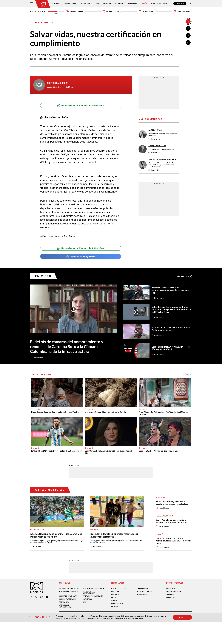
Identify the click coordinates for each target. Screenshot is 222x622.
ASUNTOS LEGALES (144, 591)
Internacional (71, 3)
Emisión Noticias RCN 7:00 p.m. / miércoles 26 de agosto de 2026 (171, 348)
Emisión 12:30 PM (112, 11)
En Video (43, 276)
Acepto (182, 617)
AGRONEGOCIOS (143, 594)
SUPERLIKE (170, 594)
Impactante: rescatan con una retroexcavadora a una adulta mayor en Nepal (170, 290)
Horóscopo (161, 497)
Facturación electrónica (93, 588)
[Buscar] (191, 3)
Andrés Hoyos (155, 130)
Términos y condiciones (109, 616)
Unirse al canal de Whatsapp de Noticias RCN (82, 105)
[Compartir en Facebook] (188, 28)
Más (182, 276)
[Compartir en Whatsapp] (188, 42)
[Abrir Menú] (31, 3)
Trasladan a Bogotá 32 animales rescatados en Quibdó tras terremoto (114, 535)
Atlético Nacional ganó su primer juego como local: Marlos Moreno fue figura (56, 535)
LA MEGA (114, 606)
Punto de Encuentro (159, 3)
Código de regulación (68, 596)
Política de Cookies (136, 618)
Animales (94, 530)
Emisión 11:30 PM (184, 11)
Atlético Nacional (38, 530)
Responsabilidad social (69, 588)
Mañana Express (76, 11)
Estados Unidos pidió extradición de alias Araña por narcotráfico (171, 328)
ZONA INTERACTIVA (173, 591)
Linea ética (87, 599)
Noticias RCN (57, 83)
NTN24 (113, 588)
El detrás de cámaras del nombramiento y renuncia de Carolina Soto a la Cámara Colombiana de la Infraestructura (66, 346)
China (158, 534)
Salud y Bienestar (103, 3)
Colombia (56, 3)
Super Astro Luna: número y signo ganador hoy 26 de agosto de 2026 (171, 521)
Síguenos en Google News (82, 256)
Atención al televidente (69, 591)
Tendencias (132, 3)
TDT (125, 588)
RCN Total (115, 591)
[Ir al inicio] (42, 4)
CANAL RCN (180, 3)
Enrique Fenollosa (157, 146)
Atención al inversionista (65, 606)
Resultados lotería (164, 516)
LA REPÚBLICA (142, 588)
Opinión (144, 3)
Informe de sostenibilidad (89, 592)
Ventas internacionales (93, 596)
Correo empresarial (68, 599)
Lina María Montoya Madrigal (162, 159)
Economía (119, 3)
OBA (84, 602)
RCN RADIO (115, 594)
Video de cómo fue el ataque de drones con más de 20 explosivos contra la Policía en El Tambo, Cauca (171, 309)
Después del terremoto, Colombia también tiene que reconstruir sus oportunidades (161, 165)
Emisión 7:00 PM (148, 11)
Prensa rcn (64, 602)
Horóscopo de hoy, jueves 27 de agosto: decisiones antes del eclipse (172, 502)
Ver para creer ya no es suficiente (161, 149)
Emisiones (38, 12)
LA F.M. (113, 597)
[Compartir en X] (188, 35)
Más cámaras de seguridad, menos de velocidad (162, 134)
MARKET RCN (171, 597)
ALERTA (114, 600)
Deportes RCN (86, 3)
